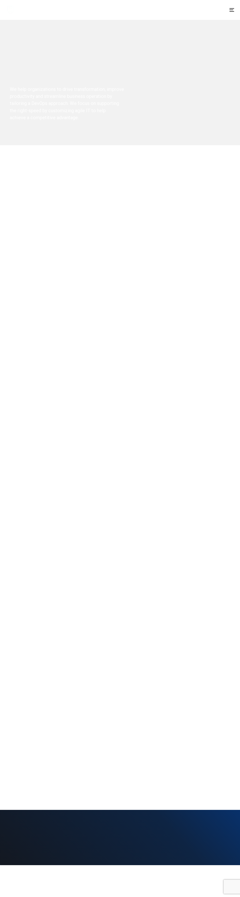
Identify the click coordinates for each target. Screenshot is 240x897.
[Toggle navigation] (196, 10)
